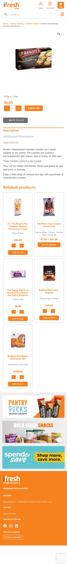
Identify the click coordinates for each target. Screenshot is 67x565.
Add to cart (33, 108)
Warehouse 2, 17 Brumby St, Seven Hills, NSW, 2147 (27, 502)
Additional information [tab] (18, 136)
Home (5, 24)
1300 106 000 (9, 513)
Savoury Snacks (16, 24)
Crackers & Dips (31, 24)
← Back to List (15, 120)
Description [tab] (11, 130)
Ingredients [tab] (11, 142)
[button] (62, 14)
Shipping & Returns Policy (15, 488)
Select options (49, 245)
